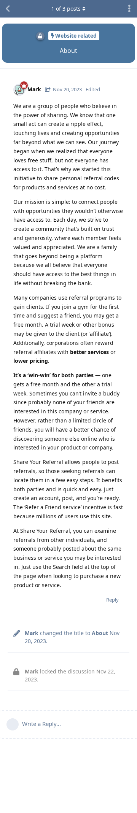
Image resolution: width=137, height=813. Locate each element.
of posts (66, 8)
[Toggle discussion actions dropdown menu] (129, 8)
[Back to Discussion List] (7, 8)
